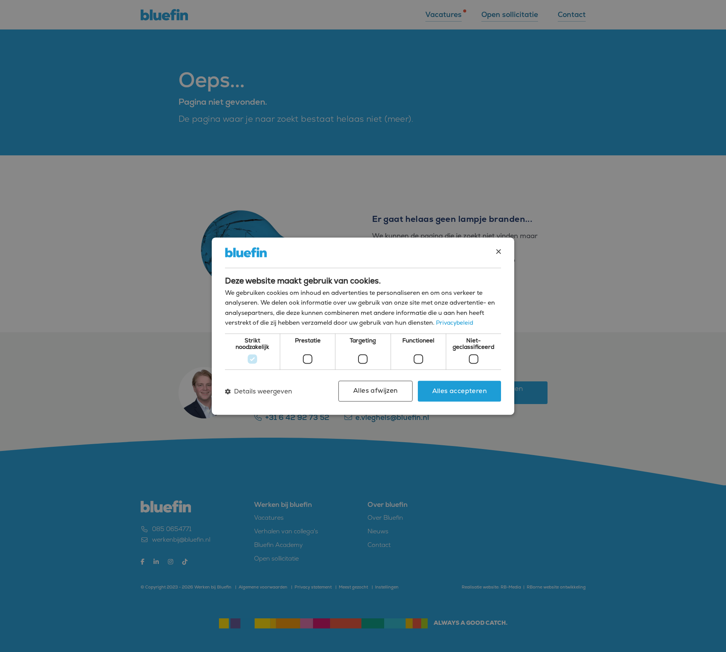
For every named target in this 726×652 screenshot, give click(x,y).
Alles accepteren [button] (459, 391)
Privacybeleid (454, 322)
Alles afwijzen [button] (375, 391)
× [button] (498, 252)
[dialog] (363, 326)
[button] (258, 391)
